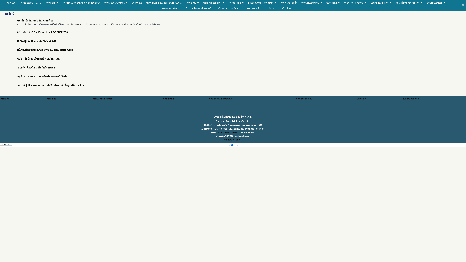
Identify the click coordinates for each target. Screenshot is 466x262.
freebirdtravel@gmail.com (227, 132)
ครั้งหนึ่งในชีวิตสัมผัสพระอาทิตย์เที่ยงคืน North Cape (45, 50)
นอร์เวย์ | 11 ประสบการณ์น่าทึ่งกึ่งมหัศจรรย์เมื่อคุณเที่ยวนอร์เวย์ (51, 85)
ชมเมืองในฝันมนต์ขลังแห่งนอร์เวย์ (35, 20)
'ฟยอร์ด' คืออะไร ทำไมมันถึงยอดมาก (36, 67)
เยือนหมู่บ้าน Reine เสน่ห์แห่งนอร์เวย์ (37, 41)
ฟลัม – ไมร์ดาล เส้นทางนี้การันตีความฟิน (38, 58)
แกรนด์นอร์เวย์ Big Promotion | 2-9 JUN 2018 (42, 32)
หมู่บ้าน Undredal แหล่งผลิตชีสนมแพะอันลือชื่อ (42, 76)
